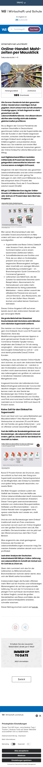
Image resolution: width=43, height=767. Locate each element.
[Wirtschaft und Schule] (21, 11)
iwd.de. (35, 607)
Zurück (21, 679)
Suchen (34, 29)
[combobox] (21, 29)
